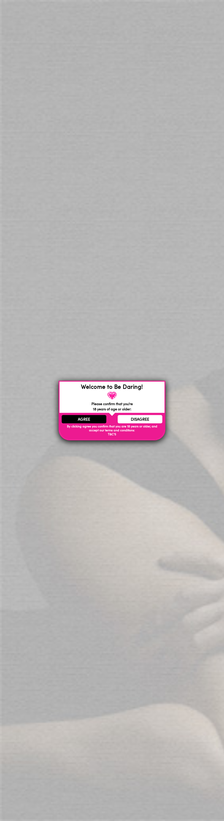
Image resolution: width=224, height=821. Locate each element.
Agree (84, 419)
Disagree (140, 419)
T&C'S (112, 434)
